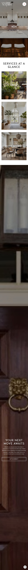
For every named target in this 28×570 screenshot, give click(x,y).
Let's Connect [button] (14, 459)
